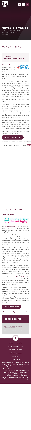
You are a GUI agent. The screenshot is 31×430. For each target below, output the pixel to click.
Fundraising (6, 34)
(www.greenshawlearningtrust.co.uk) (17, 379)
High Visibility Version (15, 353)
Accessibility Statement (15, 349)
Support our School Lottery (12, 137)
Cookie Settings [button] (15, 359)
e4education (18, 343)
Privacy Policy (15, 356)
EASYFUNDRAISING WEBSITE (11, 307)
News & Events (15, 31)
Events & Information (10, 32)
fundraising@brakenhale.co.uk (14, 59)
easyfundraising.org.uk (12, 226)
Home (4, 31)
